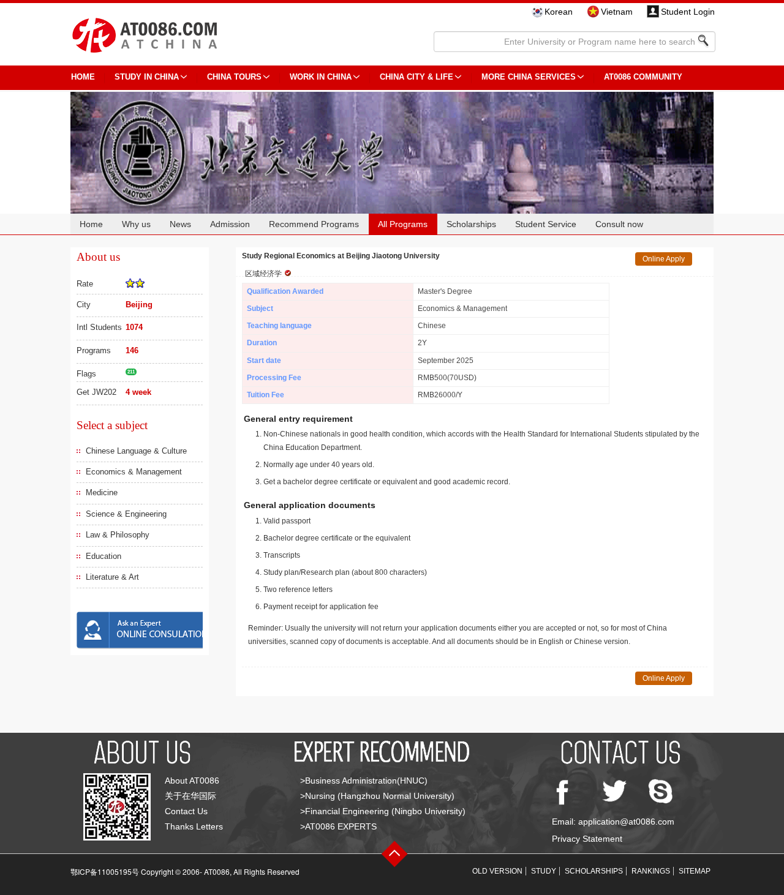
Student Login (688, 12)
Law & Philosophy (117, 534)
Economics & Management (134, 471)
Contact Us (186, 811)
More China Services (528, 76)
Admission (230, 224)
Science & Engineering (126, 514)
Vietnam (617, 12)
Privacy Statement (587, 839)
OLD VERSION (497, 871)
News (180, 224)
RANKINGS (650, 871)
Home (91, 224)
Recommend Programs (314, 224)
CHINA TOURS (234, 76)
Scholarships (471, 224)
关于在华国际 (190, 796)
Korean (559, 12)
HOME (83, 76)
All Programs (403, 224)
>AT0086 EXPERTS (338, 826)
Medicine (102, 492)
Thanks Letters (194, 826)
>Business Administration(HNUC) (364, 780)
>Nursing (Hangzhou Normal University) (377, 796)
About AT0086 (192, 780)
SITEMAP (694, 871)
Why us (136, 224)
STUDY (543, 871)
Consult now (619, 224)
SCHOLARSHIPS (594, 871)
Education (103, 556)
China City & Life (416, 76)
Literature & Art (112, 577)
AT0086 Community (643, 76)
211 (131, 372)
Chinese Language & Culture (136, 450)
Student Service (545, 224)
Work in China (321, 76)
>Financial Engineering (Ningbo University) (383, 811)
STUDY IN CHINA (147, 76)
